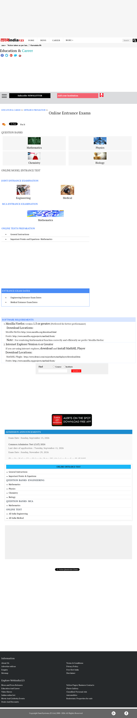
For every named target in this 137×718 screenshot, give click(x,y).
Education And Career (10, 688)
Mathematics (34, 147)
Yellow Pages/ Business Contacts (80, 685)
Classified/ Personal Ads (76, 691)
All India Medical (16, 518)
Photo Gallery (72, 688)
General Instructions (19, 234)
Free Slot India (72, 669)
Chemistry (34, 162)
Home (31, 40)
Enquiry (4, 669)
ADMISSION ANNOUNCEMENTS (23, 431)
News (43, 40)
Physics (100, 147)
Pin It (22, 124)
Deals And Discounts (10, 701)
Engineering (23, 198)
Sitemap (4, 673)
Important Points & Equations (22, 476)
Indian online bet (8, 695)
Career (56, 40)
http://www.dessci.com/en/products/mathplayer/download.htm (52, 356)
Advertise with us (8, 666)
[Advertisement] (68, 18)
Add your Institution (68, 95)
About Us (5, 663)
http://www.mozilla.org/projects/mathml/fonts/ (34, 336)
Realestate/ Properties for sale (79, 698)
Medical (67, 198)
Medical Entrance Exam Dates (24, 302)
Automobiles (71, 695)
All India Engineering (18, 513)
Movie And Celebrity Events (13, 698)
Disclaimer (70, 673)
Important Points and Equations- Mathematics (31, 239)
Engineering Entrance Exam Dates (26, 297)
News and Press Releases (12, 685)
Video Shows (6, 691)
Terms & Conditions (74, 663)
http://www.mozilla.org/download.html (38, 332)
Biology (100, 162)
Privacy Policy (72, 666)
